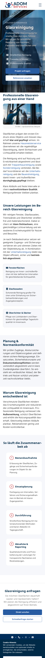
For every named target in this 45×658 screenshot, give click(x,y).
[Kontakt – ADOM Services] (12, 637)
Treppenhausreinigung (23, 165)
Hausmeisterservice (31, 143)
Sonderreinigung (11, 168)
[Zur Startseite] (16, 4)
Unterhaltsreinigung (21, 252)
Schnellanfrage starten (22, 619)
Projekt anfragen (22, 71)
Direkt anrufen (22, 612)
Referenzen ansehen (22, 78)
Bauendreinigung (30, 174)
